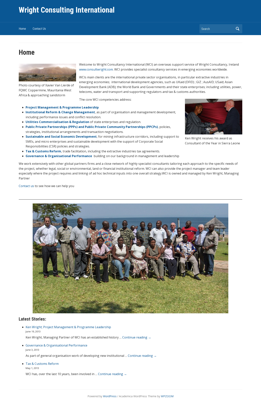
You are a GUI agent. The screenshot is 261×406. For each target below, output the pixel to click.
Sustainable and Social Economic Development (61, 136)
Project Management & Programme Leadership (62, 107)
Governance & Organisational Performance (59, 156)
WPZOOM (167, 396)
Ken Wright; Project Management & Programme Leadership (68, 327)
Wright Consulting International (67, 10)
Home (22, 29)
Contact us (26, 186)
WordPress (110, 396)
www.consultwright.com (96, 69)
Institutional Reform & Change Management (60, 112)
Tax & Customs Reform (43, 151)
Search (237, 29)
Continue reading (136, 337)
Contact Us (39, 29)
